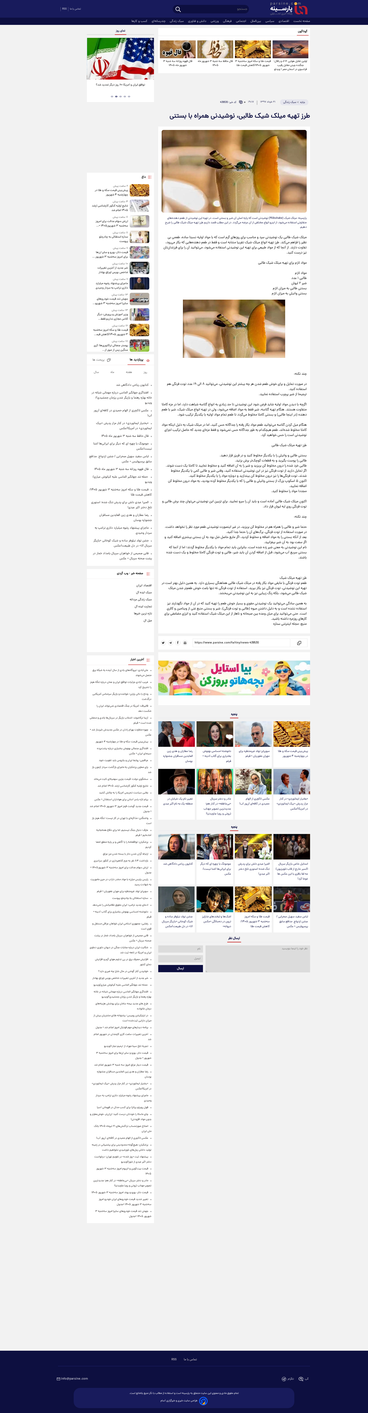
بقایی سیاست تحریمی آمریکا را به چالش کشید (123, 793)
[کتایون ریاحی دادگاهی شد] (176, 847)
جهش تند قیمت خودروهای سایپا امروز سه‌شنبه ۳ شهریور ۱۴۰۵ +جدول (111, 301)
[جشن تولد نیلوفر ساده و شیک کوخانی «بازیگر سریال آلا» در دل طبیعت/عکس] (176, 899)
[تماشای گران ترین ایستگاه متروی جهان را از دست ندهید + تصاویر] (120, 59)
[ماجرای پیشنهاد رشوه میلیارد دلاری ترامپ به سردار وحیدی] (139, 283)
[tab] (129, 96)
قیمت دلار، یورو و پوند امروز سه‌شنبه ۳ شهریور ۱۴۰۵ (119, 1193)
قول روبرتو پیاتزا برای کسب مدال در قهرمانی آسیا (122, 1108)
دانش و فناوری (197, 21)
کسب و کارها (139, 21)
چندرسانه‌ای (159, 21)
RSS (64, 9)
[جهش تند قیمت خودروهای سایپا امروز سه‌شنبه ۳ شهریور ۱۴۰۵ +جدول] (139, 299)
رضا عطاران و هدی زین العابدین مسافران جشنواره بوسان (178, 756)
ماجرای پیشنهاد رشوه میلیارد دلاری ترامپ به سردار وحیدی (112, 285)
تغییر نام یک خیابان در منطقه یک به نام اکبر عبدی (178, 801)
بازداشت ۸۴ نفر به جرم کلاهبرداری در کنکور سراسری (121, 861)
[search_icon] (178, 9)
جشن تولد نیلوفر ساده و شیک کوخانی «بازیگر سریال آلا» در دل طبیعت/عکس (177, 922)
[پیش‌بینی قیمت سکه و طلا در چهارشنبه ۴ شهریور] (291, 734)
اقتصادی (284, 21)
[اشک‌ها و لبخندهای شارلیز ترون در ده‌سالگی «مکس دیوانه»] (215, 899)
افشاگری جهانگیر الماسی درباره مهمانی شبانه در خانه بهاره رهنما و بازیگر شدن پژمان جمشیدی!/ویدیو (122, 397)
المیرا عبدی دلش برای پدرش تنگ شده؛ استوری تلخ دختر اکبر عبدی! (254, 869)
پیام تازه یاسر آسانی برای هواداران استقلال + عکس (121, 800)
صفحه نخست (301, 21)
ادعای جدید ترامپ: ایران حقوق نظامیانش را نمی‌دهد (120, 905)
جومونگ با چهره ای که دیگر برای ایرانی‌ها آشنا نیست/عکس (215, 869)
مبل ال (148, 620)
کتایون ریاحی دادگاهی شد (178, 864)
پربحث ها (98, 360)
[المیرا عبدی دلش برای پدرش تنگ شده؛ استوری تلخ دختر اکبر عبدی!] (253, 847)
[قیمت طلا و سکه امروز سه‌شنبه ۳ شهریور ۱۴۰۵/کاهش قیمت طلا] (253, 49)
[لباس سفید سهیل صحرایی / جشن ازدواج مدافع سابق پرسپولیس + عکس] (291, 899)
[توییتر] (163, 642)
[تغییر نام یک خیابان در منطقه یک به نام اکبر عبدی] (176, 782)
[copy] (299, 643)
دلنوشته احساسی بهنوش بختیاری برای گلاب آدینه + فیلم (217, 756)
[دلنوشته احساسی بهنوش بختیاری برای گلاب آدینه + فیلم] (215, 734)
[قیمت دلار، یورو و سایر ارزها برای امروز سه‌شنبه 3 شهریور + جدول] (139, 252)
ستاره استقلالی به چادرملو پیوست (113, 239)
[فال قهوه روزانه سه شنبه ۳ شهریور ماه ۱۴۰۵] (178, 49)
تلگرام (291, 1379)
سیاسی (270, 21)
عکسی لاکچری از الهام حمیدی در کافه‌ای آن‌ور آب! (254, 801)
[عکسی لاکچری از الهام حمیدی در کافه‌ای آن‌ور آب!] (253, 782)
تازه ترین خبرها (143, 613)
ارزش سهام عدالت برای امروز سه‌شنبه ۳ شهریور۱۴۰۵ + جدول (112, 223)
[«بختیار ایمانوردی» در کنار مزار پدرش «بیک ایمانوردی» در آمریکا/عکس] (291, 782)
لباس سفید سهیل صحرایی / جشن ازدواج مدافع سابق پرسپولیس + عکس (292, 922)
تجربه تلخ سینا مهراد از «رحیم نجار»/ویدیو (126, 1046)
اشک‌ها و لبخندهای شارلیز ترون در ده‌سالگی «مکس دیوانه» (216, 922)
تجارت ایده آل (143, 606)
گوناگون (303, 31)
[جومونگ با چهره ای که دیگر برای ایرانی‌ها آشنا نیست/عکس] (215, 847)
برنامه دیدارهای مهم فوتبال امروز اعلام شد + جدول (122, 1028)
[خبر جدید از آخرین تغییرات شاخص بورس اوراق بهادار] (139, 268)
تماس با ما (75, 9)
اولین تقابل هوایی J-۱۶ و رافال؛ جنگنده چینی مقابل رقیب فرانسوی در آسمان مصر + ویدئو (290, 65)
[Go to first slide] (149, 59)
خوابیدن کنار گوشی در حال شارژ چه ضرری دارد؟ (123, 971)
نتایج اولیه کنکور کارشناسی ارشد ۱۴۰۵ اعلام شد (110, 208)
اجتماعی (241, 21)
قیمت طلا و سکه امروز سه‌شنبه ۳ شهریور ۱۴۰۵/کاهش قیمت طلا (253, 63)
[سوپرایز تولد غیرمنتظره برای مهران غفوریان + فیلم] (253, 734)
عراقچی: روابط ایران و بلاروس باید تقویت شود (123, 760)
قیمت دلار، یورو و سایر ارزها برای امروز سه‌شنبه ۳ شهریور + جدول (110, 254)
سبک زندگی (177, 21)
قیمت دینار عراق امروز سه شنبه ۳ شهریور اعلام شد (121, 1065)
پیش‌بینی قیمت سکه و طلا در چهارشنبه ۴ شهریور (293, 753)
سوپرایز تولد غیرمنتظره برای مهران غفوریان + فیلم (254, 753)
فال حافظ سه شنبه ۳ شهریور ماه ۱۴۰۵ (215, 63)
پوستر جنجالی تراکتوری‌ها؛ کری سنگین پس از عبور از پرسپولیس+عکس (111, 347)
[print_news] (185, 642)
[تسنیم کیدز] (234, 679)
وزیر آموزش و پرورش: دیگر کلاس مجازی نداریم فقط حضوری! (112, 316)
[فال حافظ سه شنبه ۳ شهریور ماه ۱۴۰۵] (215, 49)
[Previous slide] (91, 59)
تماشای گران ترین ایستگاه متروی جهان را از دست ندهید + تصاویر (119, 87)
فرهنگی (228, 21)
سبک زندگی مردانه (141, 599)
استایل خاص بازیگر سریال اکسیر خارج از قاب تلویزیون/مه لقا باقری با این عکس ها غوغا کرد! (292, 871)
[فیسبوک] (177, 642)
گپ (307, 1379)
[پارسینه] (286, 9)
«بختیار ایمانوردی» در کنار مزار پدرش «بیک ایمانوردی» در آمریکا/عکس (292, 804)
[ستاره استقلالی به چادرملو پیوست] (139, 237)
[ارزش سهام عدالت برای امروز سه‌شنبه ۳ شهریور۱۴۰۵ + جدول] (139, 221)
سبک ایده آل (144, 592)
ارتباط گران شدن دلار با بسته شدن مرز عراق (125, 854)
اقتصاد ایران (144, 585)
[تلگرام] (170, 642)
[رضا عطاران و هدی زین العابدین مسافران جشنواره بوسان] (176, 734)
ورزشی (215, 21)
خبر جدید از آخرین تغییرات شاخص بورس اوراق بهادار (113, 270)
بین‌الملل (256, 21)
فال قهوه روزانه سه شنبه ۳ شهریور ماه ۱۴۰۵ (177, 63)
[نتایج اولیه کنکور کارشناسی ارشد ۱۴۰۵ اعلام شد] (139, 206)
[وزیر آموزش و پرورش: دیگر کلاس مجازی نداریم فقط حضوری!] (139, 314)
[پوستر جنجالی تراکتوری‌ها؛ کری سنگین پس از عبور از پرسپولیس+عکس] (139, 345)
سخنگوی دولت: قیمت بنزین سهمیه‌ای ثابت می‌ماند (121, 779)
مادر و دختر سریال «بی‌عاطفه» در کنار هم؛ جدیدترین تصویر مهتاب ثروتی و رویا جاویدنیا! (217, 806)
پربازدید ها (136, 359)
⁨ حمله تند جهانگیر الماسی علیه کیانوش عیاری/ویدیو (120, 985)
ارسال (180, 968)
